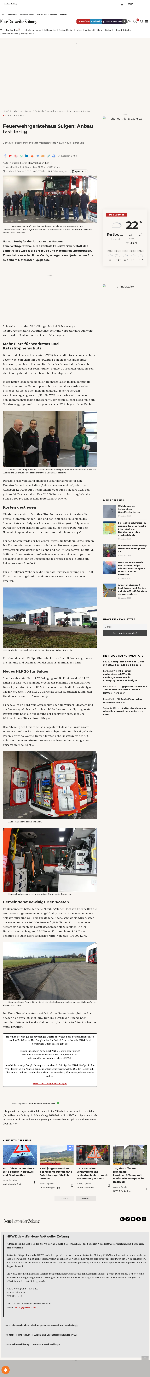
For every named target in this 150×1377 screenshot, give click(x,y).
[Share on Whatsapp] (21, 156)
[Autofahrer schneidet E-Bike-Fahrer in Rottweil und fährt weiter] (20, 1155)
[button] (130, 3)
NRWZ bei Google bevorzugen (50, 1083)
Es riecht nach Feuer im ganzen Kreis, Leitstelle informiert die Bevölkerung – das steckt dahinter (132, 529)
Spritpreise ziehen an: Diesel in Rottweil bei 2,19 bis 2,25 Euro (125, 711)
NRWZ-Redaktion (85, 1187)
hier (15, 1123)
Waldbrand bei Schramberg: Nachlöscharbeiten (129, 509)
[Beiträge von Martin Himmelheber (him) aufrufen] (6, 1103)
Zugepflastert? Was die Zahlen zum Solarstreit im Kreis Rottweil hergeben (125, 689)
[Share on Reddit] (32, 156)
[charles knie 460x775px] (125, 153)
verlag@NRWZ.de (25, 1307)
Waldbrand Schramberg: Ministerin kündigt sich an (132, 548)
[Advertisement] (75, 65)
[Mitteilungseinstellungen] (5, 1370)
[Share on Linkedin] (27, 156)
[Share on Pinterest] (16, 156)
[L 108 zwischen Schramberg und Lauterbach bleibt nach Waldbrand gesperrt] (93, 1155)
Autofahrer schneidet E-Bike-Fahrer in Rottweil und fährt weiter (19, 1172)
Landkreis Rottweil (14, 115)
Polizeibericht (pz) (12, 1184)
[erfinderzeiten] (125, 328)
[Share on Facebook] (5, 156)
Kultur (117, 1164)
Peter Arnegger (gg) (50, 1187)
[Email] (43, 156)
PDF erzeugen (57, 171)
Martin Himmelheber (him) (35, 163)
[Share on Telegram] (37, 156)
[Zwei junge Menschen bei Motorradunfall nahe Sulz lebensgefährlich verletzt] (57, 1155)
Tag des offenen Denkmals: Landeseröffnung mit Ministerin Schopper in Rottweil (128, 1175)
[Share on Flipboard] (10, 156)
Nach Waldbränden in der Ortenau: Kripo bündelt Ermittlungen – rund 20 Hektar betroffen (131, 568)
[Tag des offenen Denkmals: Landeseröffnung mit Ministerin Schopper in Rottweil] (130, 1155)
